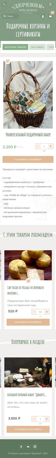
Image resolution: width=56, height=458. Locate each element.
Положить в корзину (28, 159)
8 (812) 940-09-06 (4, 4)
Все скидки (37, 47)
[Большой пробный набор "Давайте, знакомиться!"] (28, 372)
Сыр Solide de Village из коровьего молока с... (25, 290)
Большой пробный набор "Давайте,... (27, 394)
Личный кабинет (43, 16)
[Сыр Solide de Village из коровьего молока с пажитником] (28, 265)
